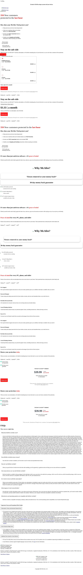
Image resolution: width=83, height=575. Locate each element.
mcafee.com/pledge (46, 533)
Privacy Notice (30, 519)
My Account (51, 517)
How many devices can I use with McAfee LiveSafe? (13, 470)
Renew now (4, 88)
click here (75, 517)
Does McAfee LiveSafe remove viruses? (10, 457)
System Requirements (50, 520)
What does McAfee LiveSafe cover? (9, 432)
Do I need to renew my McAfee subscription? (11, 478)
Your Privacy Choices (5, 554)
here (35, 541)
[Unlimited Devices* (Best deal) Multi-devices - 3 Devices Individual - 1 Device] (7, 104)
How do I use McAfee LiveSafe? (8, 464)
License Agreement (21, 519)
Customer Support (23, 518)
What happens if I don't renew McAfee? (10, 488)
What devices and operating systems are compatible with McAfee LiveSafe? (18, 496)
